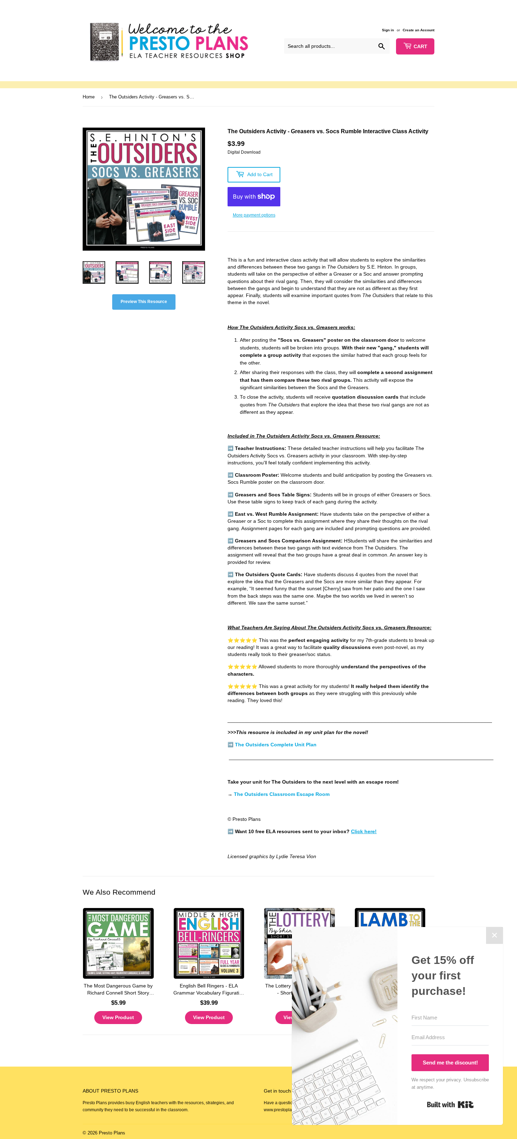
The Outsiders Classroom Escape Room (282, 794)
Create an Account (418, 30)
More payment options (254, 215)
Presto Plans (112, 1132)
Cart (420, 46)
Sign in (388, 30)
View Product (118, 1017)
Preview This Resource (144, 301)
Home (89, 96)
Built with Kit (450, 1104)
